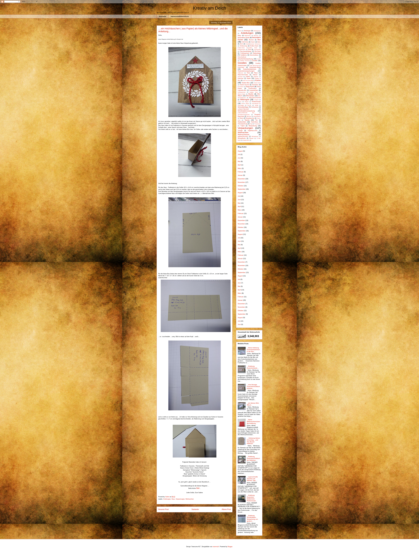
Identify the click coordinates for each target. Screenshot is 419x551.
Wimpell (251, 138)
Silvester (249, 116)
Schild (256, 105)
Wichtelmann (255, 136)
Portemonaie (256, 101)
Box (259, 40)
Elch (241, 44)
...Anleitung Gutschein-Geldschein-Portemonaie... (252, 498)
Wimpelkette (242, 138)
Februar (240, 172)
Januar (240, 175)
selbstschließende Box (246, 112)
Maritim (250, 94)
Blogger (230, 546)
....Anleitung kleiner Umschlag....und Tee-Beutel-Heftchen (253, 440)
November (241, 182)
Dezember (241, 179)
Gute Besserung (254, 65)
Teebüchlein (242, 122)
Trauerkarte (257, 123)
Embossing (243, 46)
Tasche (247, 120)
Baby (239, 35)
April (239, 165)
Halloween (240, 73)
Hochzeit (240, 76)
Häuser (255, 75)
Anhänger (247, 31)
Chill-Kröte (245, 42)
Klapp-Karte (250, 86)
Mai (239, 161)
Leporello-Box (242, 90)
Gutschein (241, 67)
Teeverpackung (242, 124)
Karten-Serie (257, 82)
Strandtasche (250, 118)
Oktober (240, 186)
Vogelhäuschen (252, 130)
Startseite (162, 16)
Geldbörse (243, 55)
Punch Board (245, 103)
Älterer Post (226, 509)
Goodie (254, 60)
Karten (258, 80)
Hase (248, 73)
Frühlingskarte (244, 53)
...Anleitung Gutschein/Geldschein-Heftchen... (253, 458)
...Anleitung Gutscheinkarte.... (253, 367)
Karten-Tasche (244, 85)
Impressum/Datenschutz (180, 16)
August (240, 151)
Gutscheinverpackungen (246, 71)
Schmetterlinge (243, 107)
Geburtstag (257, 53)
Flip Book (257, 51)
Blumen (251, 40)
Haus (173, 499)
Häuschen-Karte (243, 75)
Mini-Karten (250, 96)
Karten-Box (246, 83)
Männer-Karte (241, 94)
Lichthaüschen (242, 92)
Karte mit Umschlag (248, 80)
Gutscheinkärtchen (249, 69)
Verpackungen (180, 499)
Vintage (240, 130)
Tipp (251, 123)
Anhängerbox (257, 30)
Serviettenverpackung (243, 114)
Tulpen (242, 126)
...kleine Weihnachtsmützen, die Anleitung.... (253, 421)
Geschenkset (242, 57)
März (239, 168)
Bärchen (256, 35)
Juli (239, 154)
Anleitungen (167, 499)
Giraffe (259, 59)
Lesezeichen (253, 90)
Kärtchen (240, 78)
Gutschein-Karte (255, 67)
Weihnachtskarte (243, 134)
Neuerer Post (163, 509)
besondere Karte (243, 37)
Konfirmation (253, 88)
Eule (249, 49)
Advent (239, 30)
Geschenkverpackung (245, 59)
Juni (239, 158)
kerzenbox (240, 86)
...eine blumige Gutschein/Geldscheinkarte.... (253, 386)
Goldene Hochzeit (245, 60)
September (241, 189)
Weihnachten (189, 499)
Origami (256, 99)
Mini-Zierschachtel (255, 97)
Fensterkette (257, 49)
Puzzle (249, 105)
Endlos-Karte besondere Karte (247, 47)
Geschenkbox (254, 55)
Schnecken (254, 107)
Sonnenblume (257, 116)
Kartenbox (255, 85)
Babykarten (248, 35)
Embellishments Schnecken (253, 44)
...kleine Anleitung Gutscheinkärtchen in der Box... (253, 349)
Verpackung (253, 126)
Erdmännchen (241, 49)
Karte (249, 78)
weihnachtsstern (243, 136)
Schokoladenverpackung (246, 111)
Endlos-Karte (254, 46)
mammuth (216, 546)
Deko (259, 42)
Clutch (253, 42)
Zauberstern (246, 140)
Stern (241, 118)
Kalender (256, 76)
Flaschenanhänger (245, 51)
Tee (256, 120)
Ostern (239, 101)
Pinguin (247, 101)
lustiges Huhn (254, 92)
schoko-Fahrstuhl (243, 109)
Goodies (242, 63)
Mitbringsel (244, 100)
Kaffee (248, 76)
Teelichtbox (254, 122)
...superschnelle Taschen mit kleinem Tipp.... (252, 478)
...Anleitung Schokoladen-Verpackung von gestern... (252, 518)
